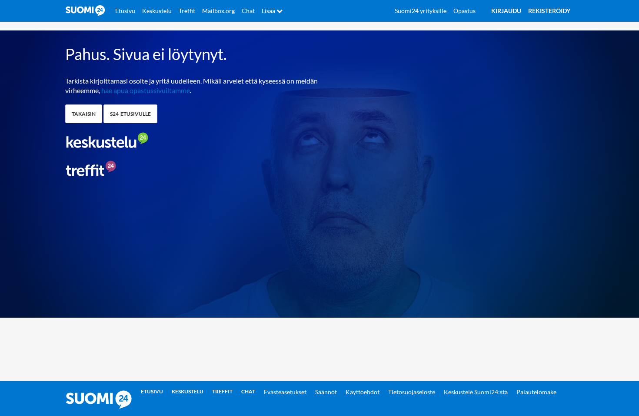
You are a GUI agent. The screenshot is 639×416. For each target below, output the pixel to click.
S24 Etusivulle (130, 114)
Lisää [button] (269, 10)
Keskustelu (157, 10)
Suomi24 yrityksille (420, 10)
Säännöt (326, 392)
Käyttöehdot (362, 392)
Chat (248, 10)
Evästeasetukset (285, 392)
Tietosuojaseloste (411, 392)
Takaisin (84, 114)
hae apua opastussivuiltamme (145, 90)
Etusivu (125, 10)
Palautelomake (536, 392)
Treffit (187, 10)
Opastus (464, 10)
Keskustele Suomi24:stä (476, 392)
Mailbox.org (218, 10)
